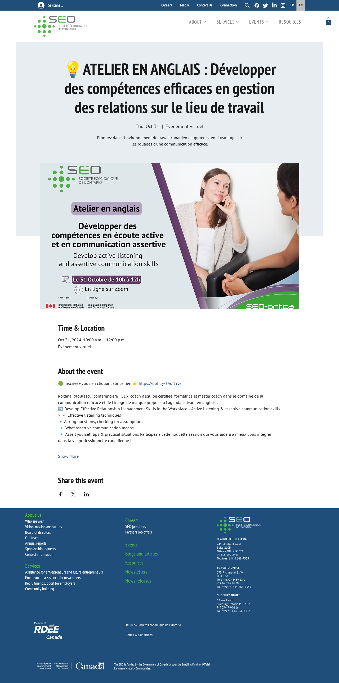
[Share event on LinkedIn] (86, 494)
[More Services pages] (237, 21)
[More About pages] (204, 21)
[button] (328, 21)
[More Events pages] (267, 21)
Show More (68, 456)
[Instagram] (283, 5)
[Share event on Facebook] (60, 494)
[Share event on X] (73, 494)
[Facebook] (257, 5)
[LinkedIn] (274, 5)
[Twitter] (265, 5)
